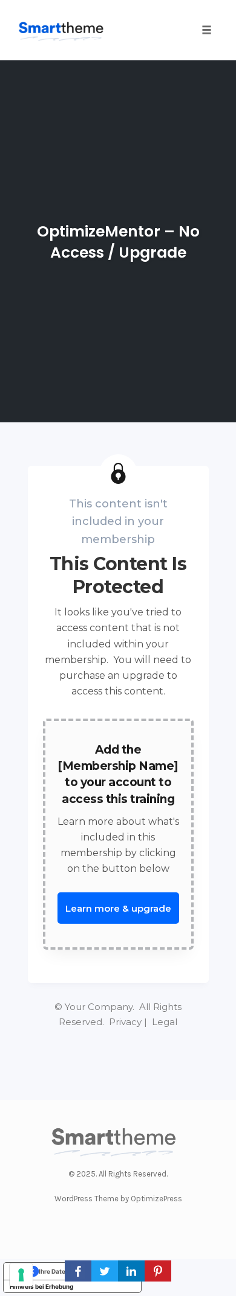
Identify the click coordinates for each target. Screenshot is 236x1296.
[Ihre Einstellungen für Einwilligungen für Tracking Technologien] (21, 1274)
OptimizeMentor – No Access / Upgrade (118, 242)
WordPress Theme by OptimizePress (118, 1198)
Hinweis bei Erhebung (41, 1286)
